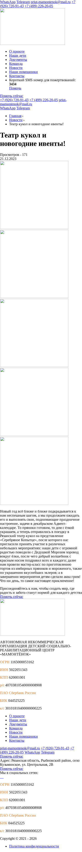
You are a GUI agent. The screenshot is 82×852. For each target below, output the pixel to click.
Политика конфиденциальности (34, 846)
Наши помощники (23, 72)
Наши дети (17, 55)
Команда (16, 64)
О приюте (17, 51)
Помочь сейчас (11, 96)
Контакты (16, 76)
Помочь (15, 88)
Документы (18, 59)
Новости (16, 68)
